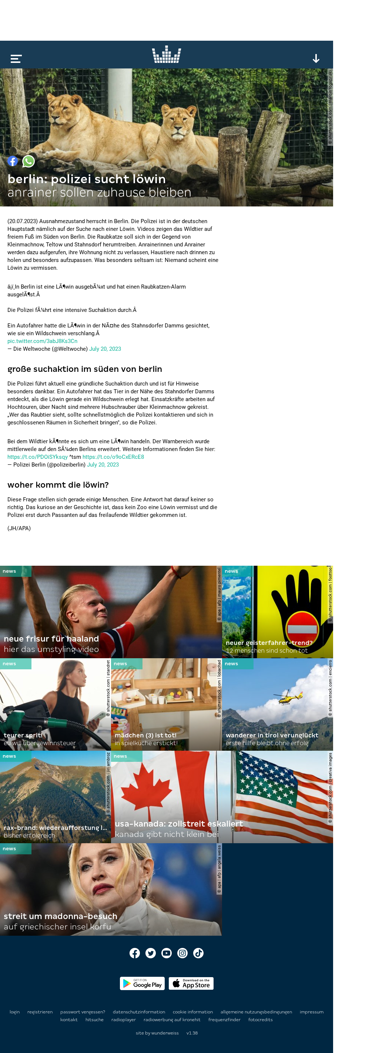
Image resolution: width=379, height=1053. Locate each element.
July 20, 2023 (105, 349)
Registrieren (40, 1012)
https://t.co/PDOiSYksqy (37, 457)
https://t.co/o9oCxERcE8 (113, 457)
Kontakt (69, 1019)
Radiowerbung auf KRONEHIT (173, 1019)
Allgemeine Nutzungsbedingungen (257, 1012)
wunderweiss (165, 1033)
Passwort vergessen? (82, 1012)
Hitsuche (95, 1019)
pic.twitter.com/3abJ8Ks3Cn (42, 341)
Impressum (311, 1012)
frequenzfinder (225, 1019)
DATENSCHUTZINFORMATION (139, 1012)
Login (15, 1012)
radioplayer (124, 1019)
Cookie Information (193, 1012)
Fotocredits (260, 1019)
